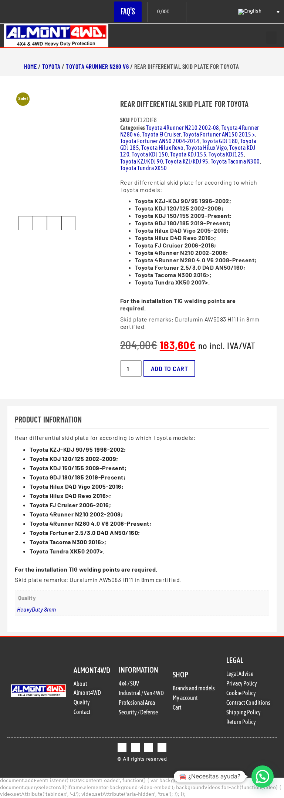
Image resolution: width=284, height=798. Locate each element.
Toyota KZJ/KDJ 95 (187, 161)
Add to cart (169, 368)
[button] (271, 37)
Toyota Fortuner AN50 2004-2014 (160, 141)
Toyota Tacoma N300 (235, 161)
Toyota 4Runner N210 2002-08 (182, 127)
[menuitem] (258, 12)
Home (30, 66)
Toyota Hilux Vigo (206, 147)
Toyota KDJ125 (226, 154)
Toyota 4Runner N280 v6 (97, 66)
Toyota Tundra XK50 (143, 168)
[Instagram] (148, 747)
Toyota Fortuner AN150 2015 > (219, 134)
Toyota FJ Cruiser (161, 134)
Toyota (51, 66)
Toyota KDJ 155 (188, 154)
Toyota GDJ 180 (220, 141)
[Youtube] (162, 747)
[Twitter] (135, 747)
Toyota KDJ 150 (150, 154)
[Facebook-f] (122, 747)
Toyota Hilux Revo (162, 147)
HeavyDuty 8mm (36, 609)
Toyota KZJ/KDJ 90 (141, 161)
